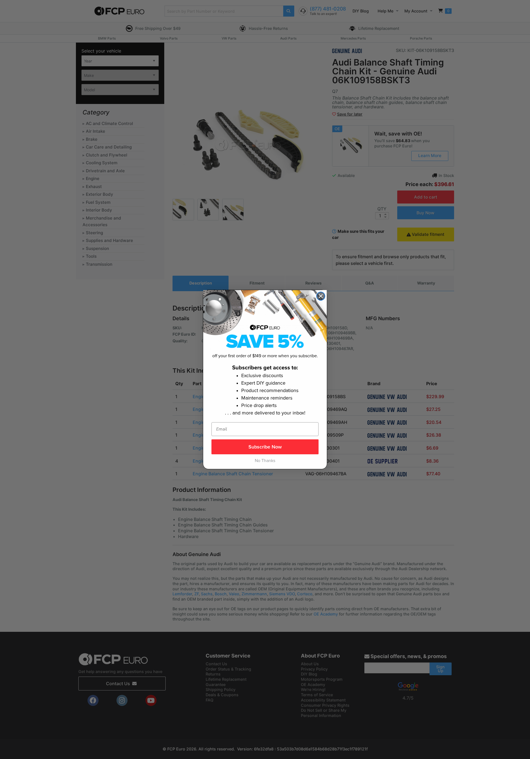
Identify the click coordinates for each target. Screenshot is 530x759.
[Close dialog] (321, 296)
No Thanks (265, 460)
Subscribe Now (265, 447)
